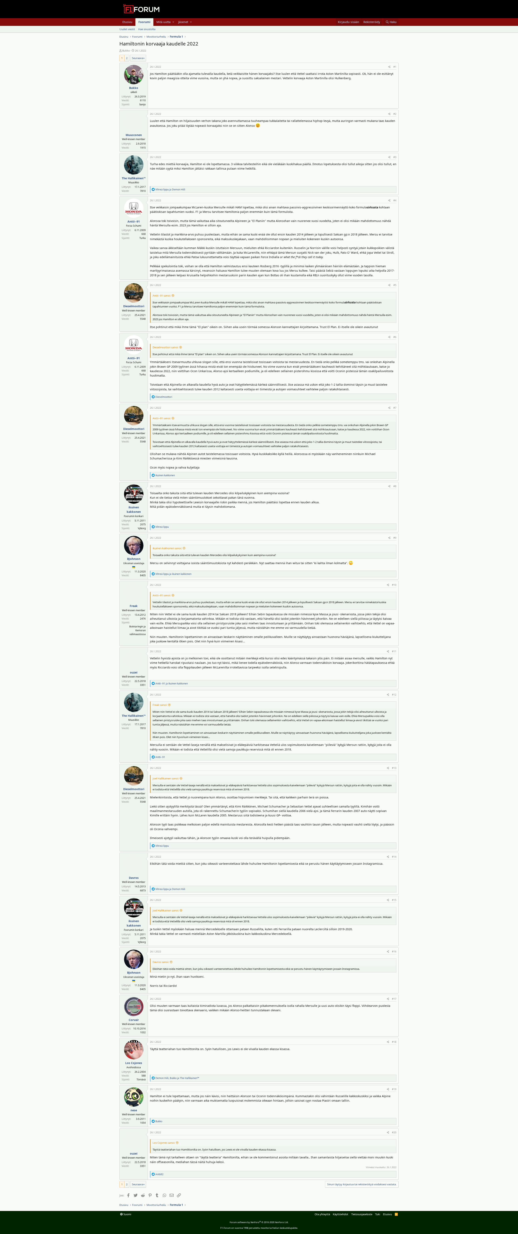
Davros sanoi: (161, 962)
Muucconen (134, 135)
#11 (394, 651)
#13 (394, 768)
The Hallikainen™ (134, 178)
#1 (394, 67)
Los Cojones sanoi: (164, 1142)
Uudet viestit (127, 29)
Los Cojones (133, 1063)
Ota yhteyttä (322, 1214)
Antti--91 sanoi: (162, 295)
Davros (134, 878)
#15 (394, 900)
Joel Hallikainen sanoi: (166, 778)
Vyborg (142, 528)
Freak (134, 606)
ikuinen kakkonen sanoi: (167, 548)
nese (134, 1110)
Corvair (134, 1020)
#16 (394, 951)
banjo (142, 104)
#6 (394, 337)
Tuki (377, 1214)
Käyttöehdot (340, 1214)
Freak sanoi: (160, 705)
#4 (394, 200)
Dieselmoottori (133, 306)
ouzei (133, 672)
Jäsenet (183, 22)
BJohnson (133, 559)
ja (170, 189)
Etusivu (127, 22)
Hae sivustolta (146, 29)
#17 (394, 999)
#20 (394, 1132)
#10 (394, 585)
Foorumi (144, 22)
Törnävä (141, 1079)
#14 (394, 856)
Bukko (126, 50)
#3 (394, 157)
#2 (394, 114)
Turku (142, 238)
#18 (394, 1042)
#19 (394, 1089)
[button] (173, 22)
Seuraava (137, 58)
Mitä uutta (163, 22)
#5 (394, 285)
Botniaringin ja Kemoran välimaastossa (137, 630)
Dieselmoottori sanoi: (165, 347)
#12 (394, 694)
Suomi (127, 1214)
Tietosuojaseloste (361, 1214)
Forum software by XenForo (259, 1222)
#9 (394, 537)
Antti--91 (133, 221)
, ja (177, 1078)
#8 (394, 486)
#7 (394, 408)
